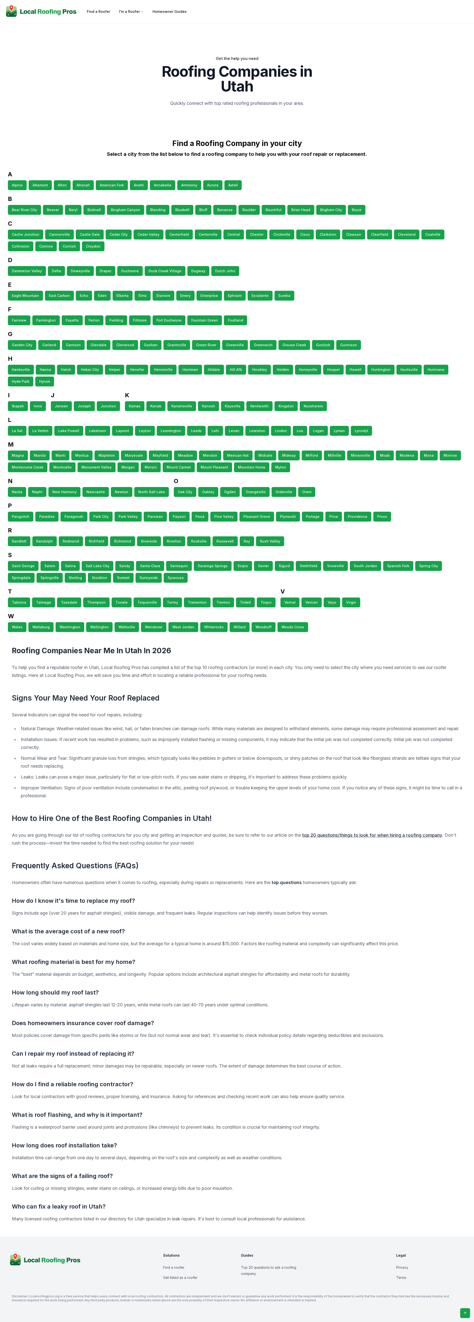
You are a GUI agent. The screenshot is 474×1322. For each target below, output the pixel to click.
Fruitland (235, 320)
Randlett (19, 541)
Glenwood (125, 345)
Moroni (151, 467)
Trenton (223, 602)
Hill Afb (236, 369)
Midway (289, 455)
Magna (18, 455)
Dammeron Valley (27, 271)
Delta (56, 271)
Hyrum (44, 381)
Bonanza (225, 210)
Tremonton (197, 602)
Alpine (17, 185)
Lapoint (122, 431)
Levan (234, 431)
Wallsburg (41, 627)
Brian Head (300, 210)
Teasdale (69, 602)
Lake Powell (68, 431)
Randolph (44, 541)
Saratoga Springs (213, 566)
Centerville (208, 234)
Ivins (38, 406)
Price (333, 516)
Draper (105, 271)
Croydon (93, 246)
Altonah (83, 185)
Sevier (263, 566)
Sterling (75, 578)
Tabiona (19, 602)
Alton (62, 185)
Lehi (215, 431)
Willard (240, 627)
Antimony (189, 185)
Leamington (171, 431)
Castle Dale (90, 234)
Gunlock (323, 345)
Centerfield (179, 234)
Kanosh (208, 406)
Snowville (335, 566)
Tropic (266, 602)
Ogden (230, 492)
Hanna (45, 369)
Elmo (142, 295)
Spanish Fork (398, 566)
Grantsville (176, 345)
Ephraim (235, 295)
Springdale (21, 578)
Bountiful (273, 210)
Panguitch (20, 516)
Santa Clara (150, 566)
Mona (429, 455)
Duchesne (130, 271)
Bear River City (24, 210)
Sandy (124, 566)
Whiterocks (214, 627)
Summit (123, 578)
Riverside (149, 541)
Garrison (73, 345)
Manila (40, 455)
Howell (355, 369)
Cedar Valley (148, 234)
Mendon (210, 455)
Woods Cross (292, 627)
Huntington (381, 369)
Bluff (203, 210)
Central (233, 234)
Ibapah (18, 406)
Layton (145, 431)
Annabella (162, 185)
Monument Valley (96, 467)
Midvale (265, 455)
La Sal (17, 431)
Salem (49, 566)
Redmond (71, 541)
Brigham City (331, 210)
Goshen (151, 345)
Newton (121, 492)
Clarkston (328, 234)
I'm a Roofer (129, 11)
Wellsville (126, 627)
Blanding (157, 210)
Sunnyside (148, 578)
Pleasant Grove (256, 516)
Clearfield (379, 234)
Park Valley (128, 516)
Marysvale (134, 455)
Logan (318, 431)
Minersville (360, 455)
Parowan (155, 516)
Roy (247, 541)
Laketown (97, 431)
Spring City (428, 566)
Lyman (339, 431)
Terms (401, 1277)
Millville (334, 455)
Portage (312, 516)
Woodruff (264, 627)
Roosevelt (225, 541)
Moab (385, 455)
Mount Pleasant (214, 467)
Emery (185, 295)
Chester (256, 234)
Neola (17, 492)
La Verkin (40, 431)
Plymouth (288, 516)
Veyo (332, 602)
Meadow (185, 455)
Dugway (198, 271)
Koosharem (313, 406)
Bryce (356, 210)
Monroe (450, 455)
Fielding (116, 320)
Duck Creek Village (165, 271)
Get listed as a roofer (180, 1277)
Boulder (249, 210)
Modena (407, 455)
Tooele (122, 602)
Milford (312, 455)
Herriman (190, 369)
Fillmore (140, 320)
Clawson (353, 234)
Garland (49, 345)
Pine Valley (224, 516)
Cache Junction (25, 234)
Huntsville (409, 369)
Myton (280, 467)
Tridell (245, 602)
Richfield (96, 541)
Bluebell (182, 210)
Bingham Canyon (125, 210)
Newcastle (95, 492)
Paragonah (73, 516)
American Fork (112, 185)
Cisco (305, 234)
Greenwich (263, 345)
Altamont (40, 185)
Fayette (72, 320)
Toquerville (147, 602)
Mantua (82, 455)
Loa (300, 431)
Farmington (46, 320)
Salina (70, 566)
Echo (84, 295)
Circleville (281, 234)
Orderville (284, 492)
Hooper (333, 369)
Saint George (23, 566)
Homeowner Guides (170, 11)
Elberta (123, 295)
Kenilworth (259, 406)
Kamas (134, 406)
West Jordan (183, 627)
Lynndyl (361, 431)
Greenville (235, 345)
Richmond (122, 541)
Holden (283, 369)
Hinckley (259, 369)
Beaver (53, 210)
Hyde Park (20, 381)
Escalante (260, 295)
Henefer (137, 369)
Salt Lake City (97, 566)
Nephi (37, 492)
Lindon (281, 431)
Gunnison (348, 345)
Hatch (66, 369)
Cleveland (406, 234)
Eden (102, 295)
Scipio (242, 566)
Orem (306, 492)
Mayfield (160, 455)
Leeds (196, 431)
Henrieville (163, 369)
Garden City (22, 345)
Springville (49, 578)
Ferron (94, 320)
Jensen (61, 406)
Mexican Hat (238, 455)
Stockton (99, 578)
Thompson (96, 602)
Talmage (43, 602)
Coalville (432, 234)
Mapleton (107, 455)
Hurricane (436, 369)
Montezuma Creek (27, 467)
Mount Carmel (179, 467)
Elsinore (163, 295)
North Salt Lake (151, 492)
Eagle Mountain (25, 295)
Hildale (214, 369)
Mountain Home (251, 467)
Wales (17, 627)
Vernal (290, 602)
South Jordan (365, 566)
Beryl (73, 210)
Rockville (199, 541)
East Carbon (59, 295)
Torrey (172, 602)
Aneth (139, 185)
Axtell (233, 185)
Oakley (208, 492)
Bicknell (94, 210)
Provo (382, 516)
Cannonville (59, 234)
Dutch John (225, 271)
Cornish (69, 246)
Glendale (98, 345)
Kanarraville (181, 406)
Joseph (84, 406)
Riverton (174, 541)
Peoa (200, 516)
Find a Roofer (98, 11)
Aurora (212, 185)
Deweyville (80, 271)
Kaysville (232, 406)
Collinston (20, 246)
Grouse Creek (294, 345)
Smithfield (308, 566)
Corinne (46, 246)
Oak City (185, 492)
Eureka (284, 295)
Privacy (402, 1267)
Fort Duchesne (169, 320)
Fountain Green (204, 320)
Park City (101, 516)
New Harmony (64, 492)
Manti (60, 455)
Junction (108, 406)
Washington (69, 627)
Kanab (155, 406)
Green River (206, 345)
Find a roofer (173, 1267)
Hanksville (21, 369)
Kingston (286, 406)
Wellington (99, 627)
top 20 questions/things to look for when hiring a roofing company (372, 835)
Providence (357, 516)
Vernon (311, 602)
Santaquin (179, 566)
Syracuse (176, 578)
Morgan (128, 467)
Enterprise (209, 295)
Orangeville (256, 492)
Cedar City (119, 234)
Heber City (90, 369)
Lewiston (257, 431)
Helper (114, 369)
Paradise (47, 516)
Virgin (351, 602)
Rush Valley (270, 541)
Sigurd (284, 566)
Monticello (62, 467)
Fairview (19, 320)
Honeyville (308, 369)
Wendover (153, 627)
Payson (179, 516)
